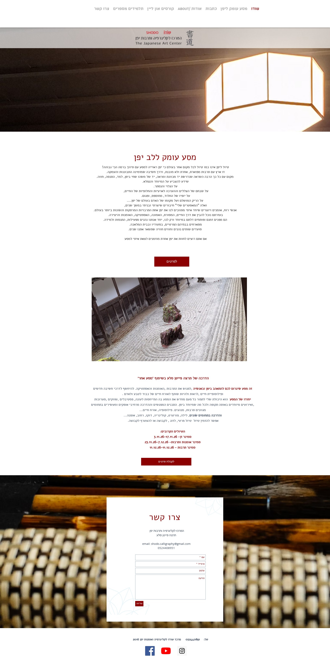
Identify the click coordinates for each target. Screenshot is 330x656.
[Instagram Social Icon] (182, 651)
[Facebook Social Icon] (150, 651)
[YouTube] (166, 651)
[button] (169, 319)
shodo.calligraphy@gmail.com (171, 544)
